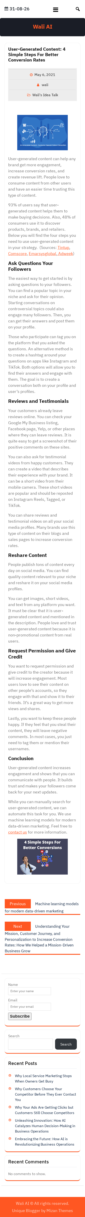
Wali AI (42, 26)
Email (12, 1000)
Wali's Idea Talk (45, 95)
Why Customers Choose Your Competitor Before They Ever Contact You (45, 1094)
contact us (17, 832)
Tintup (63, 247)
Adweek (65, 253)
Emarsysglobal (42, 253)
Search (13, 1036)
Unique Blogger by (42, 1210)
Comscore (17, 253)
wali (45, 84)
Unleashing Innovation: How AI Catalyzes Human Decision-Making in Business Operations (45, 1125)
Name (13, 984)
